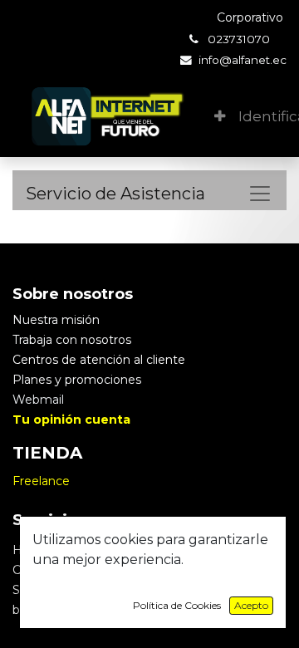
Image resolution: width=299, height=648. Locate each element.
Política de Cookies (177, 605)
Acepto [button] (251, 605)
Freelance (41, 481)
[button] (220, 117)
